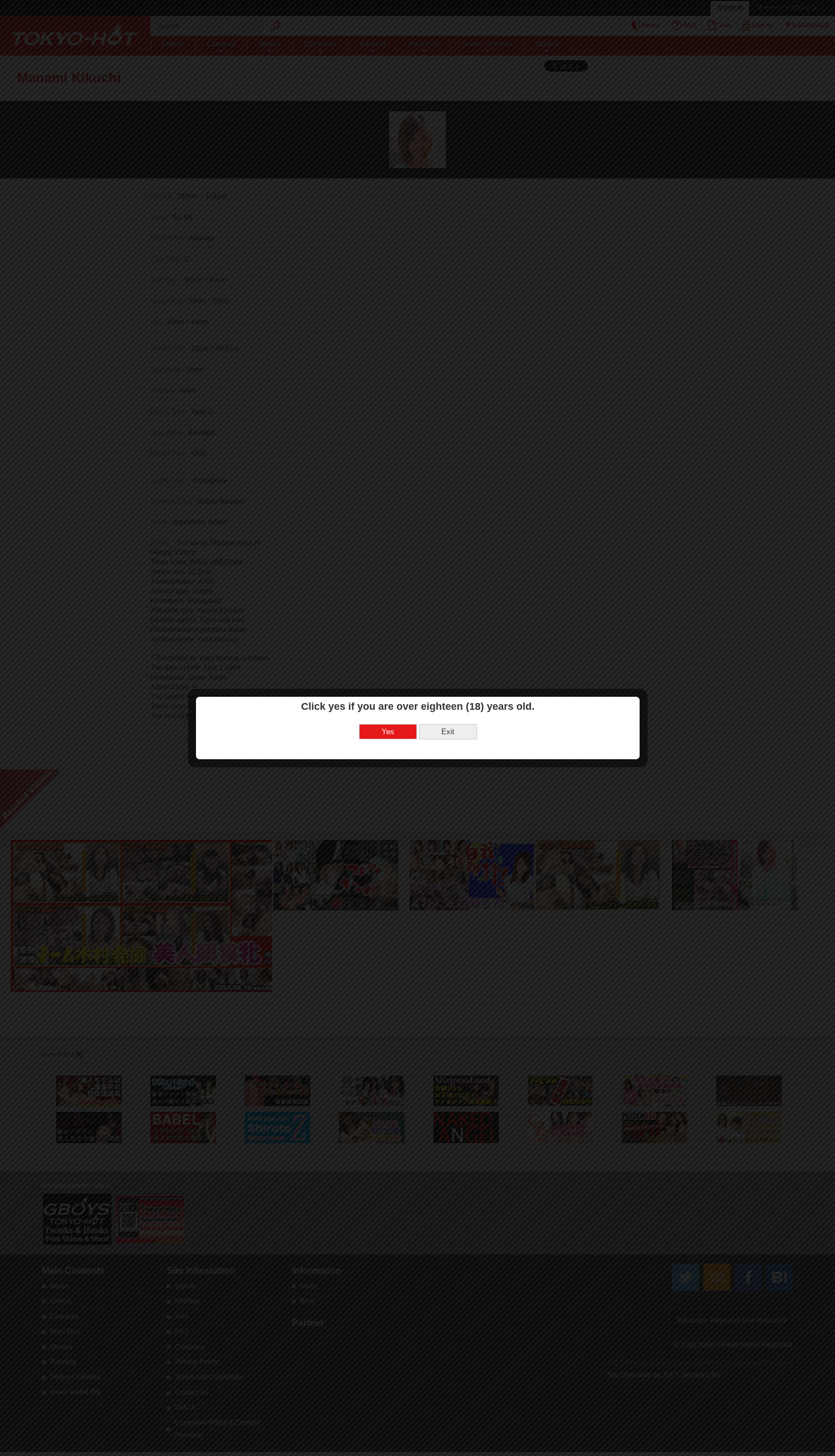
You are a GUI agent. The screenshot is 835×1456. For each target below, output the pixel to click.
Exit (447, 731)
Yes (388, 731)
